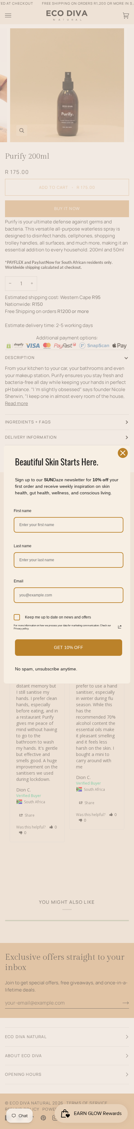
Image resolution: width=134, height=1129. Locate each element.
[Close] (122, 453)
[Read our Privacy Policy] (119, 627)
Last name (22, 546)
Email (18, 581)
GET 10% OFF (68, 647)
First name (22, 511)
